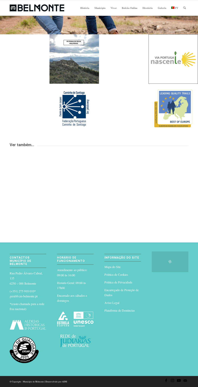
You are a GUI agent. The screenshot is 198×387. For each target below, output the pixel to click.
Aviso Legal (111, 303)
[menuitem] (85, 8)
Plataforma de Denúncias (119, 310)
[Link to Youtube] (179, 381)
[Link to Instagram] (172, 381)
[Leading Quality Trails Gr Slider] (173, 108)
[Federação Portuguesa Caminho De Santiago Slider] (74, 108)
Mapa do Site (112, 267)
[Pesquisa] (184, 8)
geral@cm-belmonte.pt (24, 296)
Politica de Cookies (116, 274)
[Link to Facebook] (166, 381)
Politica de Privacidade (118, 282)
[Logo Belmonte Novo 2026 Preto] (37, 8)
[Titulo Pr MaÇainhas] (74, 59)
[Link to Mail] (185, 381)
